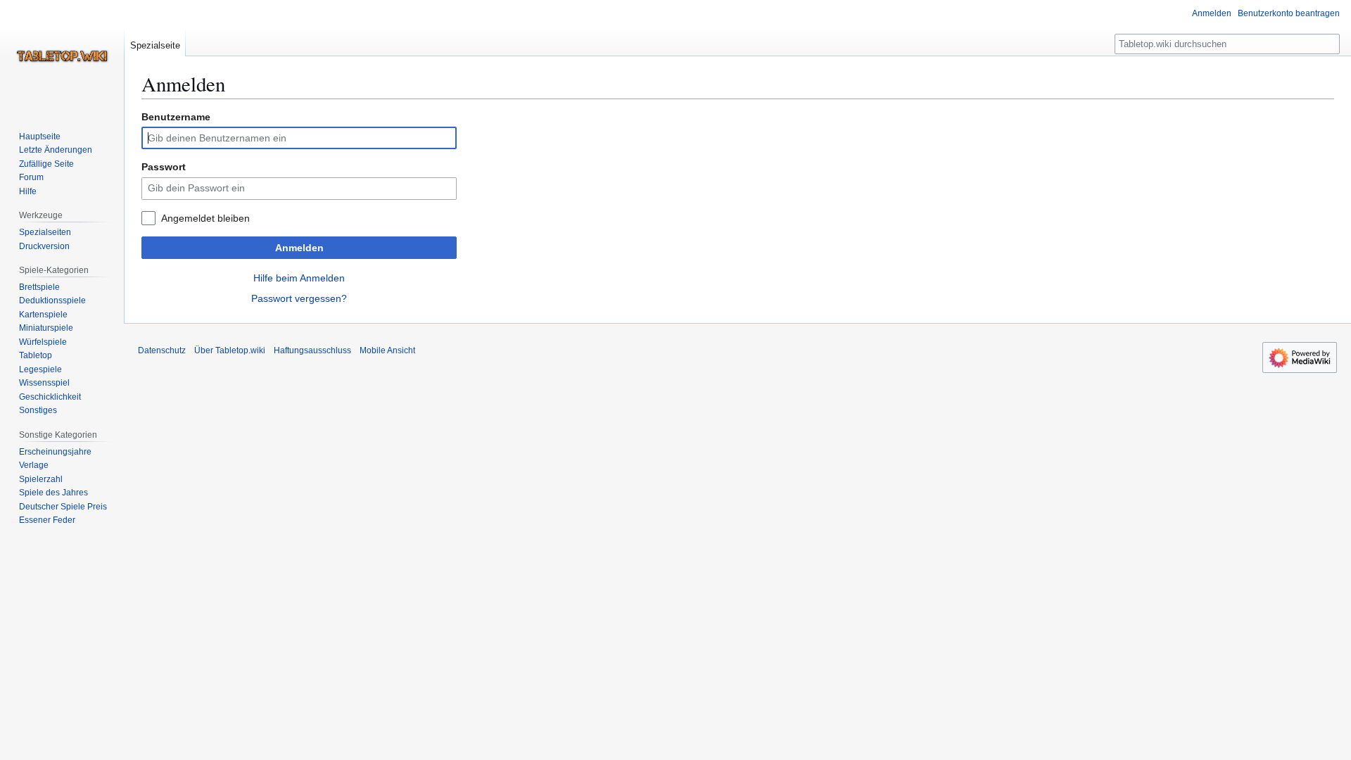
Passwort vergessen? (299, 298)
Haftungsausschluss (312, 350)
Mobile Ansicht (387, 350)
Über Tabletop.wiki (229, 350)
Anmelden (299, 247)
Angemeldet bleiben (205, 218)
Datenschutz (162, 350)
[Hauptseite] (62, 56)
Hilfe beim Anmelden (299, 278)
